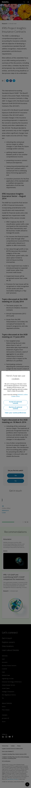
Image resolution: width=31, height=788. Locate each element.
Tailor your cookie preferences (15, 413)
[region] (15, 394)
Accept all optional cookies (15, 402)
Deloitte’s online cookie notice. (19, 395)
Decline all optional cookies (15, 407)
